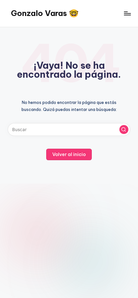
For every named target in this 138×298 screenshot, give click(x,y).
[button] (123, 129)
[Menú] (127, 13)
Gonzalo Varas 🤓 (45, 13)
